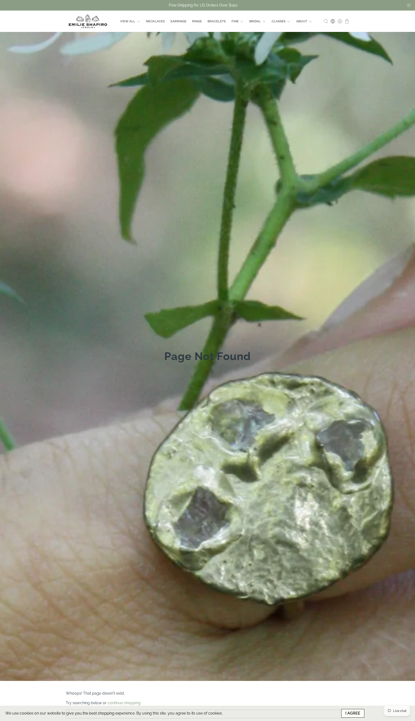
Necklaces (155, 21)
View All (127, 21)
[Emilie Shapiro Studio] (88, 21)
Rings (197, 21)
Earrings (178, 21)
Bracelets (217, 21)
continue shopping (124, 703)
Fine (235, 21)
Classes (279, 21)
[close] (408, 5)
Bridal (255, 21)
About (301, 21)
